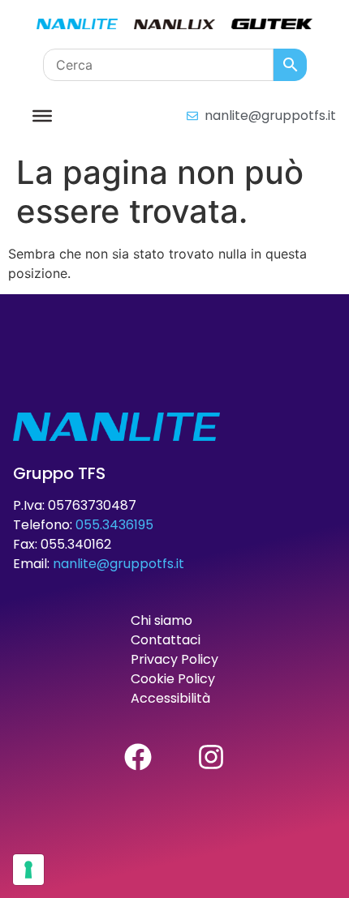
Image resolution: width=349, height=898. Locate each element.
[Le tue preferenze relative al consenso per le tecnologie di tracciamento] (28, 869)
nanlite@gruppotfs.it (118, 563)
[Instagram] (211, 757)
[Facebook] (138, 757)
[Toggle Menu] (42, 115)
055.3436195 (114, 524)
